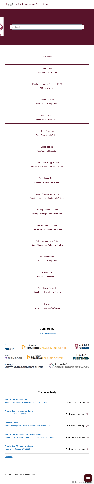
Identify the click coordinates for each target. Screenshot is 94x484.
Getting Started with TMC (16, 399)
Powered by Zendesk (83, 482)
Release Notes (11, 423)
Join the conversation (47, 333)
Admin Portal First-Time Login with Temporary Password (26, 402)
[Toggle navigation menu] (85, 4)
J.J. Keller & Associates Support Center (20, 474)
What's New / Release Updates (19, 446)
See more (8, 457)
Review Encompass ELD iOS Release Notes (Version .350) (27, 426)
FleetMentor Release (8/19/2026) (17, 449)
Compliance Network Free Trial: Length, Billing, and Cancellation (29, 437)
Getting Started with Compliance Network (24, 434)
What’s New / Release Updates (19, 411)
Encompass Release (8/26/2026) (17, 414)
